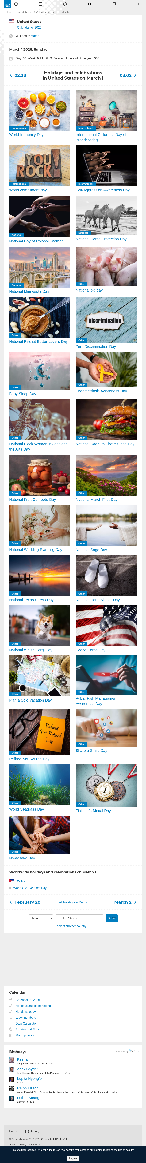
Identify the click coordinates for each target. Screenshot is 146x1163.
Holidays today (26, 1011)
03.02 (126, 75)
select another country (71, 926)
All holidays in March (73, 902)
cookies (31, 1150)
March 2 (123, 902)
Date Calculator (26, 1023)
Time (16, 4)
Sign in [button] (114, 4)
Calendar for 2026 (29, 27)
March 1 (36, 36)
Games (89, 4)
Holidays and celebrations (33, 1005)
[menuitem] (16, 4)
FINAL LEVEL (60, 1139)
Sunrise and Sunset (29, 1029)
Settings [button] (138, 4)
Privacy (22, 1145)
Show (112, 918)
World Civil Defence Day (30, 888)
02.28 (20, 75)
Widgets (65, 4)
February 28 (27, 902)
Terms (12, 1145)
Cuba (21, 881)
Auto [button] (34, 1131)
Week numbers (26, 1017)
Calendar (40, 4)
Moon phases (25, 1035)
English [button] (14, 1131)
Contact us (34, 1145)
